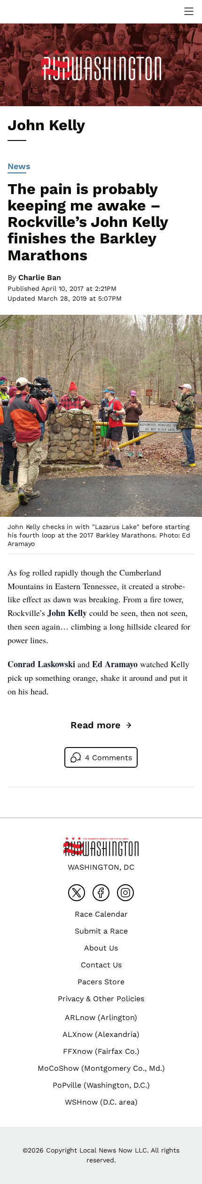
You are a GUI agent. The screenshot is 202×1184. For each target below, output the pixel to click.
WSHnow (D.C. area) (101, 1102)
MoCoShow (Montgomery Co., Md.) (101, 1068)
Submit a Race (101, 931)
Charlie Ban (39, 277)
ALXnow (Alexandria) (101, 1034)
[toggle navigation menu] (188, 11)
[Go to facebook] (101, 892)
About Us (101, 947)
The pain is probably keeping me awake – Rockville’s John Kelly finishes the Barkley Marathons (88, 222)
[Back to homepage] (30, 11)
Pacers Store (101, 981)
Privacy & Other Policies (101, 998)
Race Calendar (101, 914)
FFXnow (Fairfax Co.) (101, 1051)
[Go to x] (76, 892)
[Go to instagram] (125, 892)
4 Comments (108, 757)
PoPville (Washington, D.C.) (101, 1085)
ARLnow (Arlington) (101, 1017)
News (19, 166)
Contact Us (101, 964)
